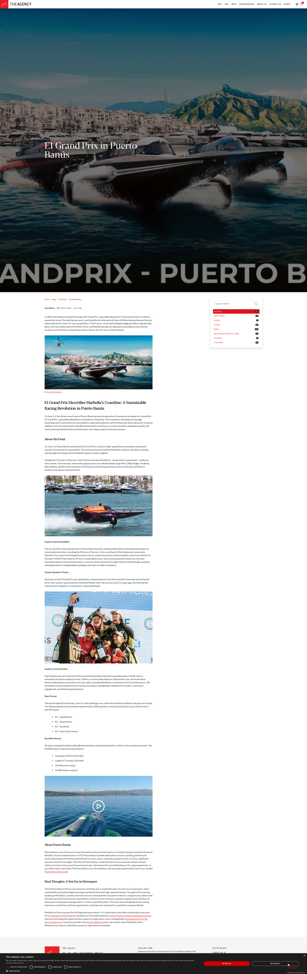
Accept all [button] (226, 963)
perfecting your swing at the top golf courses (130, 915)
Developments (246, 4)
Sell (227, 4)
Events (217, 320)
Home (47, 299)
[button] (101, 971)
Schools (218, 338)
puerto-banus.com (56, 392)
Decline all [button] (275, 963)
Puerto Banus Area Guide (56, 871)
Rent (234, 4)
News (216, 329)
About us (261, 4)
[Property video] (99, 806)
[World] (297, 4)
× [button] (304, 956)
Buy (220, 4)
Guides (217, 325)
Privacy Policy (29, 963)
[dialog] (153, 963)
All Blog (217, 311)
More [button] (286, 4)
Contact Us (217, 952)
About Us (98, 953)
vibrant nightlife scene (96, 922)
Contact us (275, 4)
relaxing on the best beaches (63, 915)
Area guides (219, 316)
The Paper (62, 299)
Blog (54, 299)
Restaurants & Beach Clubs (226, 334)
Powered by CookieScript (296, 973)
